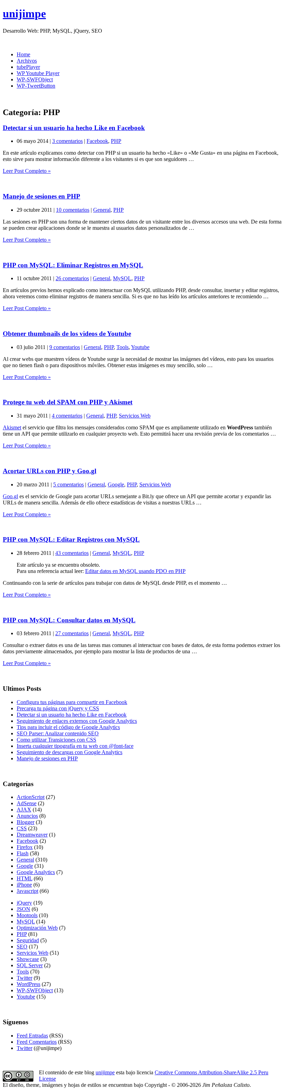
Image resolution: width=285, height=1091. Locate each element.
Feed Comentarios (37, 1042)
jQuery (24, 903)
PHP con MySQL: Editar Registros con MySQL (71, 539)
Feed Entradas (32, 1036)
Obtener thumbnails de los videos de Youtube (67, 333)
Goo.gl (10, 496)
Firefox (25, 847)
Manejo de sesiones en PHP (41, 196)
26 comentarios (72, 278)
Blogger (25, 822)
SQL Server (30, 965)
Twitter (24, 978)
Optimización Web (37, 928)
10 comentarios (72, 210)
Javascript (27, 891)
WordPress (28, 984)
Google (116, 484)
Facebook (97, 141)
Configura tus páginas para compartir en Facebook (72, 702)
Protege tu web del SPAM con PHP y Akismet (67, 402)
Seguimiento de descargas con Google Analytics (69, 752)
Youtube (140, 347)
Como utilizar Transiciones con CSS (56, 740)
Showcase (28, 959)
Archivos (27, 61)
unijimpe (24, 13)
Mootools (27, 915)
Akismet (12, 427)
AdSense (26, 803)
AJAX (24, 810)
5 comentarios (68, 484)
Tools (122, 347)
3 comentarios (67, 141)
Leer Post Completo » (27, 171)
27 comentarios (72, 633)
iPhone (24, 885)
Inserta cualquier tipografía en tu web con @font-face (75, 746)
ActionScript (30, 797)
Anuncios (27, 816)
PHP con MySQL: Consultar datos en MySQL (69, 620)
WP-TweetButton (36, 86)
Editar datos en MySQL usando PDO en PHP (135, 571)
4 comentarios (67, 416)
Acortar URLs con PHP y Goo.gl (49, 471)
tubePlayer (28, 67)
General (102, 210)
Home (23, 54)
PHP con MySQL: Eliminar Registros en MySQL (73, 265)
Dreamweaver (32, 835)
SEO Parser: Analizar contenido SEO (58, 733)
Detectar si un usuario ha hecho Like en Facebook (74, 127)
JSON (23, 909)
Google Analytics (36, 872)
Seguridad (28, 940)
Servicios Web (134, 416)
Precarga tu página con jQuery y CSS (58, 708)
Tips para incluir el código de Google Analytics (68, 727)
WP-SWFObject (35, 79)
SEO (22, 946)
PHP (116, 141)
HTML (24, 878)
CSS (22, 828)
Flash (22, 853)
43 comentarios (72, 553)
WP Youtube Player (38, 73)
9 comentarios (64, 347)
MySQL (122, 278)
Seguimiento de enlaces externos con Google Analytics (77, 721)
